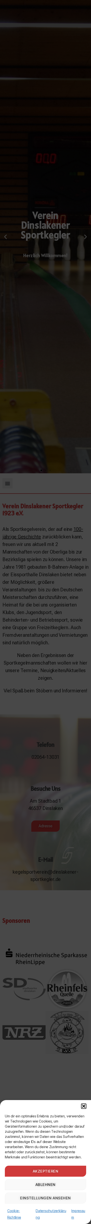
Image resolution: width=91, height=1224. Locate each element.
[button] (83, 1106)
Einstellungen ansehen (45, 1198)
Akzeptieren (45, 1171)
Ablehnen (45, 1184)
